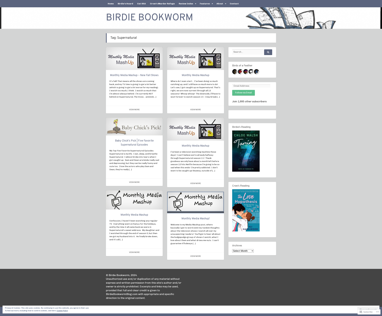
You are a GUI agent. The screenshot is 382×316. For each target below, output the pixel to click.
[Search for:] (252, 51)
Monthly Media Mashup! (195, 218)
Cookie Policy (62, 311)
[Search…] (268, 52)
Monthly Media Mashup (195, 75)
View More (134, 109)
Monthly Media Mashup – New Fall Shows (134, 75)
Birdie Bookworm (149, 18)
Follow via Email (243, 92)
